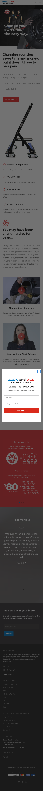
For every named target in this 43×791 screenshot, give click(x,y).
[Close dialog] (39, 371)
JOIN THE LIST (21, 410)
